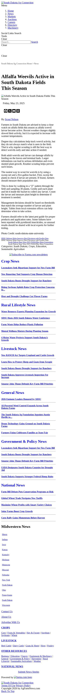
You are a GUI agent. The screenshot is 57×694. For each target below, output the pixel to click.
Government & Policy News (24, 441)
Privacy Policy (23, 685)
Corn (3, 633)
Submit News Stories (28, 671)
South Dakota (7, 600)
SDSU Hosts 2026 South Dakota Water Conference (25, 318)
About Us (6, 617)
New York (6, 580)
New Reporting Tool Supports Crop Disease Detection (26, 274)
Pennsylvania (7, 595)
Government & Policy (20, 659)
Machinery (13, 28)
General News (12, 393)
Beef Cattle (6, 646)
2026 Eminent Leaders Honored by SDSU (21, 399)
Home (11, 10)
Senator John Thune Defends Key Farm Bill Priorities (27, 384)
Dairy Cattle (18, 646)
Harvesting (36, 659)
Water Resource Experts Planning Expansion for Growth (28, 311)
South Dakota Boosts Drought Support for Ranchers (26, 281)
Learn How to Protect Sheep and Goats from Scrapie (26, 362)
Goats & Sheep (32, 646)
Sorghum (45, 633)
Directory (12, 25)
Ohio (4, 590)
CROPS (5, 627)
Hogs (43, 646)
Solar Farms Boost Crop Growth (17, 511)
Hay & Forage (33, 633)
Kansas (5, 550)
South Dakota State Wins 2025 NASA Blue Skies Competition (30, 242)
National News (13, 485)
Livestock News (13, 349)
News (10, 13)
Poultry (50, 646)
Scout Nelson (11, 119)
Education (15, 656)
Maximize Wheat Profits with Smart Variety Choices (26, 505)
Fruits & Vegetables (16, 633)
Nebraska (5, 575)
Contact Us (7, 611)
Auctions (12, 19)
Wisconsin (6, 605)
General (4, 659)
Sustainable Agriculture (21, 661)
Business (5, 656)
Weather (37, 661)
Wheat (14, 635)
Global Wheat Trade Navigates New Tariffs (21, 498)
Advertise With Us (10, 622)
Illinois (4, 534)
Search (34, 42)
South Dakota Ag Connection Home (16, 63)
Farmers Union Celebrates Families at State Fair (24, 432)
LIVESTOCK (8, 640)
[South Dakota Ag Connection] (17, 2)
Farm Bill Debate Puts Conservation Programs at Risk (27, 492)
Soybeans (5, 635)
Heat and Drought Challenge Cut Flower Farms (24, 296)
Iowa (4, 544)
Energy (24, 656)
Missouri (5, 570)
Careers (11, 22)
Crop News (10, 261)
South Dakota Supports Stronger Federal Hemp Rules (27, 476)
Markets (12, 16)
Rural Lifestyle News (18, 305)
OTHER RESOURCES (14, 651)
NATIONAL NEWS (12, 666)
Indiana (5, 539)
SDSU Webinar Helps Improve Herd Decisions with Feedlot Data (24, 238)
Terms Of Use (8, 685)
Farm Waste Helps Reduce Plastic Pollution (22, 324)
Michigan (5, 560)
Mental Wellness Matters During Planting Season (24, 331)
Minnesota (6, 565)
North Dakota (7, 585)
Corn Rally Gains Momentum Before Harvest (23, 518)
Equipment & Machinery (41, 656)
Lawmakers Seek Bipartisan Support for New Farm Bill (28, 268)
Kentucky (5, 555)
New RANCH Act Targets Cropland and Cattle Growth (27, 355)
